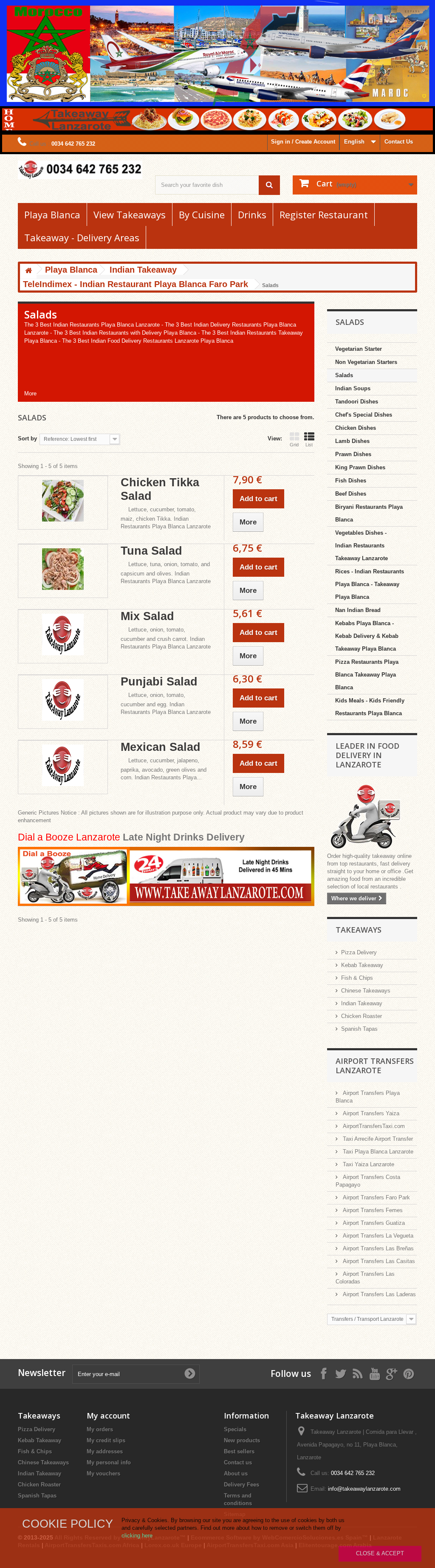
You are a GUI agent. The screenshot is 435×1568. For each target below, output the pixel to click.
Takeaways (358, 930)
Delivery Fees (241, 1484)
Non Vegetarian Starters (366, 362)
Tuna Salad (151, 550)
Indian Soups (352, 388)
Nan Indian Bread (358, 610)
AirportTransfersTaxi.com (373, 1126)
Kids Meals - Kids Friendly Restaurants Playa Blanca (369, 706)
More (30, 393)
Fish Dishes (350, 480)
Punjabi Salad (159, 681)
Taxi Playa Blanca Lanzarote (377, 1151)
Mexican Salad (161, 747)
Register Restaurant (324, 214)
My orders (100, 1429)
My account (108, 1415)
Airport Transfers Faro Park (375, 1197)
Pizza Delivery (359, 952)
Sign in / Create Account (303, 141)
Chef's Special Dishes (363, 415)
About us (236, 1473)
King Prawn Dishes (360, 467)
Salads (344, 375)
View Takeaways (129, 214)
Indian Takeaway (361, 1003)
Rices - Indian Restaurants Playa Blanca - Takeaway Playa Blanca (369, 584)
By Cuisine (202, 214)
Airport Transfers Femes (372, 1210)
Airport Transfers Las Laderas (378, 1294)
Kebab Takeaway (362, 965)
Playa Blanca (52, 214)
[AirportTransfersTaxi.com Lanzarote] (391, 1373)
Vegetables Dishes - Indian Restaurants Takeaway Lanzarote (361, 545)
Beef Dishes (350, 494)
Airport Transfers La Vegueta (377, 1235)
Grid (294, 444)
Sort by (27, 438)
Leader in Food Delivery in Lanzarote (367, 755)
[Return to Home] (28, 271)
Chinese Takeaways (365, 990)
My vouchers (103, 1473)
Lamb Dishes (352, 441)
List (309, 444)
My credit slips (106, 1440)
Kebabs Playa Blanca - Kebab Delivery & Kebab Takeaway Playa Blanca (366, 636)
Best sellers (239, 1451)
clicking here (137, 1535)
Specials (235, 1429)
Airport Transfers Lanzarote (375, 1065)
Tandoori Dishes (356, 401)
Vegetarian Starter (358, 349)
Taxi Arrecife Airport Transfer (377, 1139)
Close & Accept (380, 1553)
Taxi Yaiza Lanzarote (367, 1164)
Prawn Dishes (353, 454)
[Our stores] (372, 817)
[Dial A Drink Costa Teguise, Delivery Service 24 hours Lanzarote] (166, 876)
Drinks (252, 214)
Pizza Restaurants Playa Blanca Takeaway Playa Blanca (366, 675)
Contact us (238, 1462)
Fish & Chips (357, 978)
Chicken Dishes (355, 428)
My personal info (109, 1462)
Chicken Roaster (361, 1016)
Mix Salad (147, 616)
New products (242, 1440)
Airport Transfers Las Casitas (378, 1261)
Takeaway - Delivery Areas (81, 237)
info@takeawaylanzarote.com (364, 1489)
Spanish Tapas (359, 1029)
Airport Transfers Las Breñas (377, 1248)
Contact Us (398, 141)
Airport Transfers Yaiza (370, 1113)
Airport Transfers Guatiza (373, 1223)
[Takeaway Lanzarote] (80, 170)
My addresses (105, 1451)
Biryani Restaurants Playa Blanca (369, 513)
